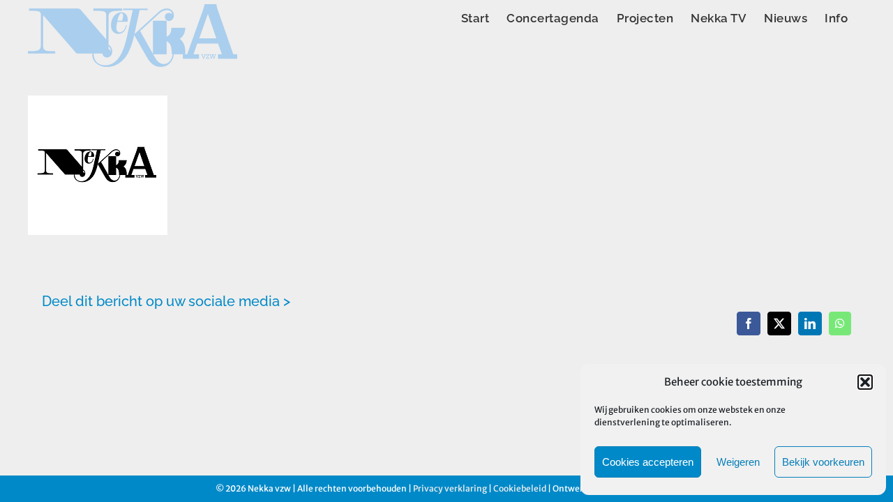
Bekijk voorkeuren (823, 462)
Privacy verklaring (450, 488)
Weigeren (738, 462)
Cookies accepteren (647, 462)
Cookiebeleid (519, 488)
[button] (865, 382)
